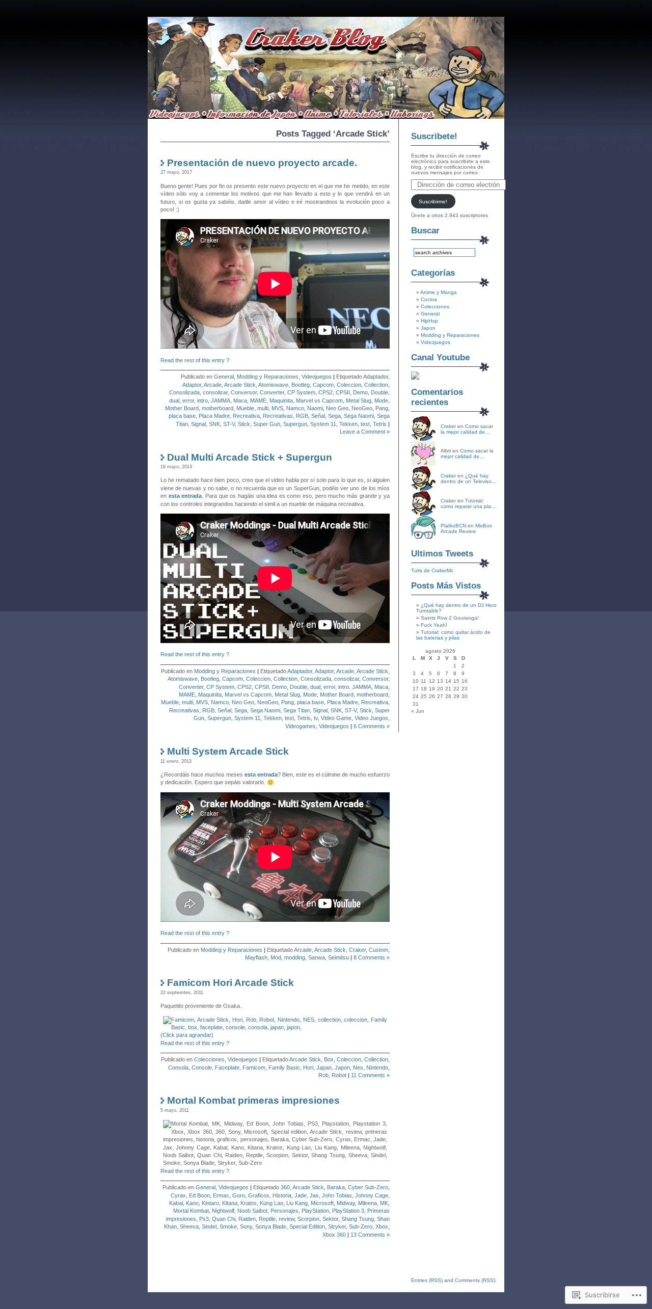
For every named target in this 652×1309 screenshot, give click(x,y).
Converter (272, 392)
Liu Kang (297, 1203)
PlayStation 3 (348, 1211)
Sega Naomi (359, 416)
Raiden (247, 1219)
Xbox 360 (334, 1235)
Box (329, 1059)
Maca (240, 400)
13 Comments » (370, 1235)
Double (379, 392)
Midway (346, 1203)
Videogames (300, 726)
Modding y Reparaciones (267, 376)
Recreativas (278, 416)
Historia (282, 1195)
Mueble (245, 408)
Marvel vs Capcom (319, 400)
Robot (339, 1075)
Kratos (248, 1203)
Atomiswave (273, 385)
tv (316, 718)
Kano (192, 1203)
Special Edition (307, 1226)
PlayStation (315, 1211)
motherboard (217, 408)
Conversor (244, 392)
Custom (378, 950)
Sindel (209, 1226)
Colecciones (209, 1059)
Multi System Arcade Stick (228, 751)
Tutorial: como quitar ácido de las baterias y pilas (453, 634)
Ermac (221, 1195)
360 (285, 1187)
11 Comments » (370, 1075)
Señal (318, 416)
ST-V (229, 424)
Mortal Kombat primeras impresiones (253, 1100)
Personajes (284, 1211)
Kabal (176, 1203)
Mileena (367, 1203)
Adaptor (191, 385)
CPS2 (325, 392)
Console (202, 1067)
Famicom (253, 1067)
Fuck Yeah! (434, 625)
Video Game (336, 718)
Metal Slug (358, 400)
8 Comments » (372, 957)
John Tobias (337, 1195)
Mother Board (182, 408)
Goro (238, 1195)
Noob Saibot (252, 1211)
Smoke (228, 1226)
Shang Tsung (357, 1219)
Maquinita (281, 400)
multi (262, 408)
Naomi (315, 408)
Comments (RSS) (475, 1280)
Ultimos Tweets (442, 553)
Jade (300, 1195)
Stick (244, 424)
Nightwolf (223, 1211)
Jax (314, 1195)
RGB (302, 416)
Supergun (295, 424)
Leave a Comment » (365, 432)
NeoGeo (361, 408)
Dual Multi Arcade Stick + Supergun (249, 457)
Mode (381, 400)
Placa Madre (214, 416)
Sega (334, 416)
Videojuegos (317, 376)
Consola (178, 1067)
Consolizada (184, 392)
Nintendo (377, 1067)
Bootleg (300, 385)
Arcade (213, 385)
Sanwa (316, 957)
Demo (360, 392)
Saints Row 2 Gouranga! (450, 618)
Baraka (336, 1187)
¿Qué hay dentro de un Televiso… (469, 478)
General (224, 376)
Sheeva (189, 1226)
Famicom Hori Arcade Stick (230, 982)
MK (384, 1203)
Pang (381, 408)
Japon (342, 1067)
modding (294, 957)
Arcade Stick (240, 385)
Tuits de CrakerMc (432, 570)
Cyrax (178, 1195)
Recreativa (246, 416)
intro (202, 400)
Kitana (229, 1203)
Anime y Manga (438, 292)
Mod (275, 957)
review (286, 1219)
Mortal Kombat (191, 1211)
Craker (357, 950)
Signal (198, 424)
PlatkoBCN (453, 525)
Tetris (380, 424)
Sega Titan (296, 710)
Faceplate (227, 1067)
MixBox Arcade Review (466, 528)
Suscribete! (434, 136)
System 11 (323, 424)
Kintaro (210, 1203)
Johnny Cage (371, 1195)
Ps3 (204, 1219)
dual (174, 400)
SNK (214, 424)
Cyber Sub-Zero (368, 1187)
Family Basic (284, 1067)
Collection (376, 385)
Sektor (330, 1219)
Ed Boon (199, 1195)
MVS (277, 408)
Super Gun (266, 424)
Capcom (323, 385)
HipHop (429, 321)
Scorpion (308, 1219)
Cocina (429, 299)
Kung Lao (271, 1203)
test (365, 424)
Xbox (381, 1226)
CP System (301, 392)
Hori (308, 1067)
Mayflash (256, 957)
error (188, 400)
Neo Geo (337, 408)
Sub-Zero (360, 1226)
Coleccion (349, 385)
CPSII (343, 392)
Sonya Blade (270, 1226)
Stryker (337, 1226)
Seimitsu (338, 957)
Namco (295, 408)
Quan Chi (223, 1219)
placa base (182, 416)
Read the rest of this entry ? (194, 360)
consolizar (215, 392)
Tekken (348, 424)
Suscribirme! (433, 201)
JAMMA (220, 400)
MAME (258, 400)
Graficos (258, 1195)
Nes (358, 1067)
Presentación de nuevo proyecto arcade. (262, 162)
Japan (324, 1067)
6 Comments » (372, 726)
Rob (323, 1075)
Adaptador (375, 376)
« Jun (417, 711)
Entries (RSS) (427, 1280)
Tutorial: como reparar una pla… (468, 503)
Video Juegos (371, 718)
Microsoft (322, 1203)
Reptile (267, 1219)
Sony (246, 1226)
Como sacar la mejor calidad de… (467, 429)
